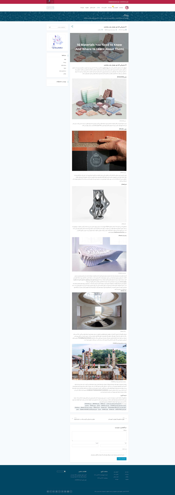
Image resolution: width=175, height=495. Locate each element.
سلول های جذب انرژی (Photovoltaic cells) (117, 407)
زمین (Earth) (93, 405)
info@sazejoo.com (113, 2)
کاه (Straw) (111, 409)
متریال (125, 68)
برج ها (64, 62)
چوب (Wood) (122, 129)
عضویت (87, 7)
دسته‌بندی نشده (62, 71)
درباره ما (110, 7)
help (65, 59)
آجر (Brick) (103, 403)
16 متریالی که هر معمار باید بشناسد (114, 403)
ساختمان (87, 405)
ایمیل (96, 443)
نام (125, 443)
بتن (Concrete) (121, 77)
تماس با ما (104, 7)
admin (106, 30)
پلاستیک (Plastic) (122, 235)
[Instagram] (59, 491)
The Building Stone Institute (84, 338)
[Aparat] (68, 491)
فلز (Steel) (123, 184)
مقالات (98, 7)
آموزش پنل (115, 7)
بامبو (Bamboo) (96, 403)
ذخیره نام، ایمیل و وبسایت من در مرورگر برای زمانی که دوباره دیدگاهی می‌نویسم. (107, 455)
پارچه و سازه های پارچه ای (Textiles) (119, 343)
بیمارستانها (63, 65)
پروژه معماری (106, 68)
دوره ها (82, 7)
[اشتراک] (72, 26)
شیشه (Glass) (97, 407)
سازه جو (121, 7)
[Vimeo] (56, 491)
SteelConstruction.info (119, 232)
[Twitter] (62, 491)
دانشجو (98, 405)
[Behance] (53, 491)
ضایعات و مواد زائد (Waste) (86, 407)
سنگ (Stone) (123, 291)
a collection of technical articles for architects (97, 390)
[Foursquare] (51, 491)
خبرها (65, 68)
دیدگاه (124, 430)
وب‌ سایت (124, 449)
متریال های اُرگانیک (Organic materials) (88, 409)
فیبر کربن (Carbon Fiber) (120, 409)
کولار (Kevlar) (105, 409)
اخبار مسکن (92, 7)
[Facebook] (71, 491)
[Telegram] (65, 491)
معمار (77, 409)
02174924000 (123, 2)
